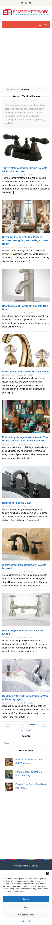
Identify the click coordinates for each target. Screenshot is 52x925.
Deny (26, 907)
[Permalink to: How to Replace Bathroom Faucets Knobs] (26, 611)
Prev (8, 727)
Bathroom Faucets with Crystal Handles (25, 371)
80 (22, 731)
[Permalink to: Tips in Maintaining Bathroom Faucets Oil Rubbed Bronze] (26, 148)
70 (22, 727)
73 (38, 727)
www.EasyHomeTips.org (26, 866)
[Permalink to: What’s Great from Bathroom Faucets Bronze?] (26, 545)
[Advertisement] (26, 57)
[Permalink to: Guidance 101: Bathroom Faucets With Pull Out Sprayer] (26, 676)
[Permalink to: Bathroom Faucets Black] (26, 483)
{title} (24, 921)
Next (28, 731)
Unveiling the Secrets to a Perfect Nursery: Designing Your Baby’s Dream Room (25, 240)
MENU (45, 25)
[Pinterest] (26, 3)
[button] (47, 873)
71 (27, 727)
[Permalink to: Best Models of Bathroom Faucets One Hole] (26, 286)
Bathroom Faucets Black (16, 502)
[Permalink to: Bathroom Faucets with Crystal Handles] (26, 352)
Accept (26, 899)
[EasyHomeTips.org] (26, 12)
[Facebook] (22, 3)
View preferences (26, 914)
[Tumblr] (30, 3)
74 (44, 727)
